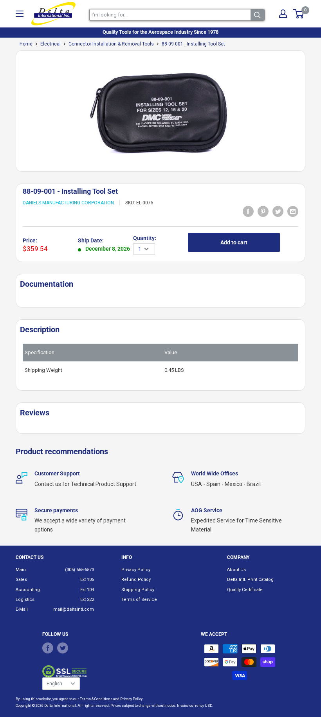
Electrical (50, 44)
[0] (299, 13)
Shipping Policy (137, 589)
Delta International (60, 706)
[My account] (283, 13)
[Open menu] (19, 14)
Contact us (29, 557)
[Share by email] (292, 211)
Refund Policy (136, 579)
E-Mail (22, 609)
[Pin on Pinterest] (263, 211)
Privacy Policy (135, 569)
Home (26, 44)
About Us (236, 569)
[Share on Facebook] (248, 211)
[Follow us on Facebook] (47, 647)
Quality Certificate (245, 589)
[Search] (257, 14)
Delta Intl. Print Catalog (250, 579)
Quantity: (144, 238)
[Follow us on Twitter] (62, 647)
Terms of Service (139, 599)
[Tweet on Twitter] (277, 211)
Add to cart (233, 242)
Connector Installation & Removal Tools (111, 44)
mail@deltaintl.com (73, 609)
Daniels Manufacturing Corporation (68, 203)
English (54, 683)
